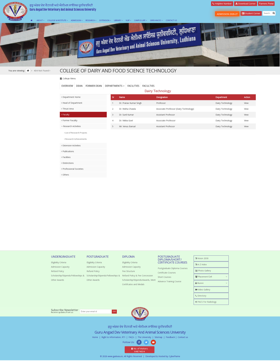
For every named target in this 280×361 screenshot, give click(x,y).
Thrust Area (68, 108)
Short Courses (164, 277)
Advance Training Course (169, 281)
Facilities (66, 157)
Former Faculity (69, 120)
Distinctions (68, 163)
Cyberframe (174, 356)
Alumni (200, 283)
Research (90, 20)
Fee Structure (128, 271)
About (40, 20)
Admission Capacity (60, 266)
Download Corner (247, 3)
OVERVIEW (67, 85)
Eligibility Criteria (58, 262)
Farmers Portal (266, 3)
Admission (76, 20)
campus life (140, 20)
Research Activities (72, 126)
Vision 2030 (202, 258)
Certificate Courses (167, 272)
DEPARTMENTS (114, 85)
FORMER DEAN (94, 85)
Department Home (71, 97)
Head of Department (72, 102)
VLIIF (128, 20)
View (246, 103)
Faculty (65, 114)
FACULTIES (148, 85)
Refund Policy (57, 271)
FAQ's (131, 337)
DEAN (79, 85)
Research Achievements (76, 139)
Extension (104, 20)
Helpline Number (223, 3)
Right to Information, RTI (113, 337)
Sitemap (158, 337)
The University (144, 337)
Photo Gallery (204, 270)
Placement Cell (204, 276)
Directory (201, 295)
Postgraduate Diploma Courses (173, 268)
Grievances (156, 20)
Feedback (170, 337)
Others (65, 174)
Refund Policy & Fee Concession (137, 275)
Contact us (183, 337)
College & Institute (57, 20)
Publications (68, 151)
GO (114, 311)
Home (95, 337)
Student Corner (252, 13)
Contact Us (171, 20)
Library (117, 20)
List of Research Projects (76, 132)
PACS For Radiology (206, 301)
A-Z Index (202, 264)
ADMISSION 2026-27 (227, 14)
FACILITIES (133, 85)
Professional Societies (72, 168)
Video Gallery (203, 289)
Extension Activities (71, 145)
